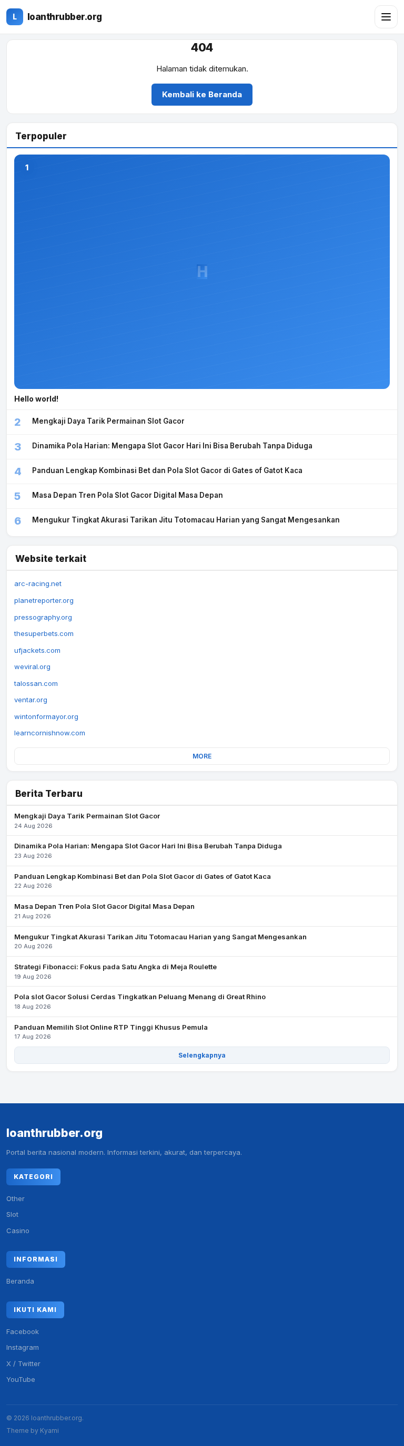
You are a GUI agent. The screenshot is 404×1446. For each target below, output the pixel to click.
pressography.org (43, 617)
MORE (202, 756)
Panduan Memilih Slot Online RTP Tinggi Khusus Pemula (111, 1032)
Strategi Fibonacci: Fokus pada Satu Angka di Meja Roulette (115, 971)
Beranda (20, 1281)
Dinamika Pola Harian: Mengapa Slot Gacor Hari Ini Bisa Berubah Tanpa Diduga (148, 850)
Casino (17, 1230)
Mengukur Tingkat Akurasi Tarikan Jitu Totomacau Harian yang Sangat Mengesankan (160, 941)
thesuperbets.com (44, 633)
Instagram (22, 1347)
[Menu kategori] (386, 16)
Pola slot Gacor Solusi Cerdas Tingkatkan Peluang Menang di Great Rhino (140, 1001)
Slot (12, 1214)
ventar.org (30, 699)
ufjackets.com (37, 650)
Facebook (22, 1331)
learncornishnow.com (49, 733)
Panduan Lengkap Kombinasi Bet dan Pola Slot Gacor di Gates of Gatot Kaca (142, 881)
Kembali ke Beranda (202, 94)
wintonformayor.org (46, 716)
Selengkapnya (202, 1055)
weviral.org (32, 666)
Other (15, 1198)
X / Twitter (23, 1363)
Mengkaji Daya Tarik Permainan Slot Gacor (87, 820)
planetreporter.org (44, 600)
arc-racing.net (38, 583)
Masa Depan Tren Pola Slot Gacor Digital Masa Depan (104, 911)
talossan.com (36, 683)
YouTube (20, 1379)
